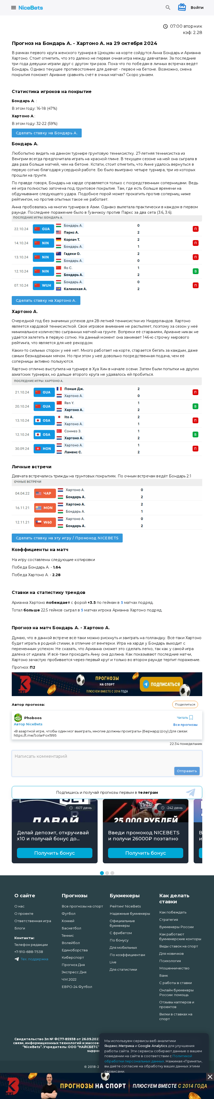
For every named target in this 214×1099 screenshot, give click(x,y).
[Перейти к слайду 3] (112, 873)
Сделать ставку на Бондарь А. (47, 133)
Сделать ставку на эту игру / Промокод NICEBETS (67, 538)
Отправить (187, 771)
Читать (182, 718)
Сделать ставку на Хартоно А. (46, 300)
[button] (185, 704)
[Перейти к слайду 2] (107, 873)
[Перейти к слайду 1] (102, 873)
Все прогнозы (185, 725)
